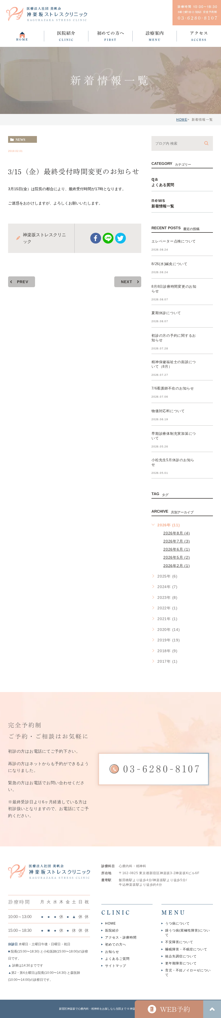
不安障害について (179, 942)
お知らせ (112, 952)
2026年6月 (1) (176, 549)
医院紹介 (112, 930)
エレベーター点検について (173, 241)
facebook (95, 238)
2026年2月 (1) (176, 565)
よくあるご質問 (117, 959)
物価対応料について (168, 411)
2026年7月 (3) (176, 541)
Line (108, 238)
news (20, 139)
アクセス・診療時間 (121, 938)
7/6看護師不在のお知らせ (172, 388)
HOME (181, 119)
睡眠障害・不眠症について (186, 949)
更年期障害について (181, 963)
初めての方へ (115, 945)
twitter (120, 238)
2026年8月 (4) (176, 533)
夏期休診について (166, 313)
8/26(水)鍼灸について (169, 264)
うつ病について (177, 923)
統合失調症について (181, 956)
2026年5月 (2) (176, 557)
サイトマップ (115, 966)
